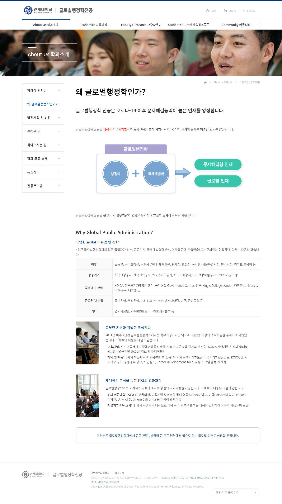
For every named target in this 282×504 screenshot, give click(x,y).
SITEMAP (251, 10)
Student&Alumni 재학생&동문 (188, 24)
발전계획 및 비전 (39, 117)
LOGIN (232, 10)
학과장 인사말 (37, 90)
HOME (213, 10)
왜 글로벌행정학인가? (42, 104)
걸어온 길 (33, 131)
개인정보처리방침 (100, 473)
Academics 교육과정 (93, 24)
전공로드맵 (35, 185)
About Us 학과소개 (46, 24)
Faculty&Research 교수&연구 (141, 24)
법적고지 (119, 473)
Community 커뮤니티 (236, 24)
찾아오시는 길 (37, 144)
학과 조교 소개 (37, 158)
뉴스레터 (33, 172)
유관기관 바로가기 (228, 492)
